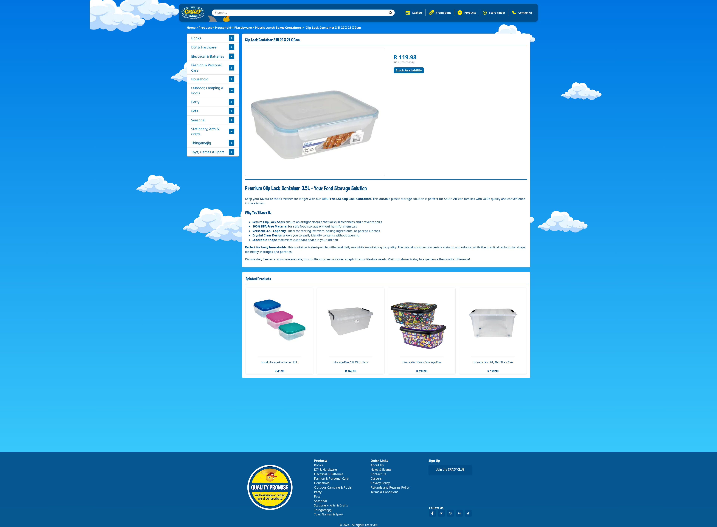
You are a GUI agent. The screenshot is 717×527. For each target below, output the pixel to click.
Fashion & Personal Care (206, 68)
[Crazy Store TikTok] (468, 513)
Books (196, 38)
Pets (194, 111)
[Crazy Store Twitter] (441, 513)
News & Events (381, 470)
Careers (376, 478)
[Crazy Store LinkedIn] (459, 513)
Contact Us (378, 474)
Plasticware (243, 28)
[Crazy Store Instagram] (450, 513)
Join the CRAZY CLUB (450, 470)
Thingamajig (201, 143)
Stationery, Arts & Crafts (205, 131)
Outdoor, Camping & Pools (207, 90)
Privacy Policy (380, 483)
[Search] (390, 13)
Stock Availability (409, 70)
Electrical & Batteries (207, 56)
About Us (377, 465)
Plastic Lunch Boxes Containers (278, 28)
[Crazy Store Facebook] (432, 513)
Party (195, 102)
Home (191, 28)
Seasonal (198, 120)
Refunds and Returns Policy (390, 487)
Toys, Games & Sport (207, 152)
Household (223, 28)
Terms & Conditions (384, 492)
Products (205, 28)
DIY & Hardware (203, 47)
